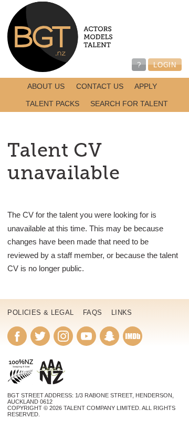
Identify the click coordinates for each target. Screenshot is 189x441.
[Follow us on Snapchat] (109, 336)
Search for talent (129, 104)
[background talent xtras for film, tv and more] (59, 37)
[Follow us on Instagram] (63, 336)
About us (46, 86)
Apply (145, 86)
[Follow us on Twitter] (40, 336)
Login (164, 65)
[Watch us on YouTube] (86, 336)
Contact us (99, 86)
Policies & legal (40, 312)
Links (121, 312)
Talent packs (52, 104)
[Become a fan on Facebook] (17, 336)
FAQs (92, 312)
